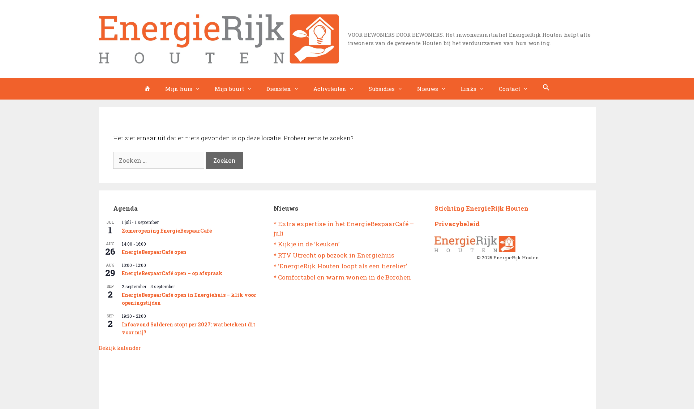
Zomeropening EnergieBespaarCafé (167, 230)
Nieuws (427, 88)
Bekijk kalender (120, 347)
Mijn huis (178, 88)
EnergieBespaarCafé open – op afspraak (172, 273)
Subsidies (382, 88)
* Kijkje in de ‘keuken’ (306, 244)
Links (468, 88)
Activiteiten (329, 88)
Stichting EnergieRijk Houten (481, 208)
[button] (546, 89)
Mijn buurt (229, 88)
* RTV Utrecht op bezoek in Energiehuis (334, 255)
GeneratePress (376, 397)
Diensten (278, 88)
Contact (509, 88)
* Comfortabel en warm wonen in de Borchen (342, 277)
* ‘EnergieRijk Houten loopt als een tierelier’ (340, 266)
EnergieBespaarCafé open (154, 252)
